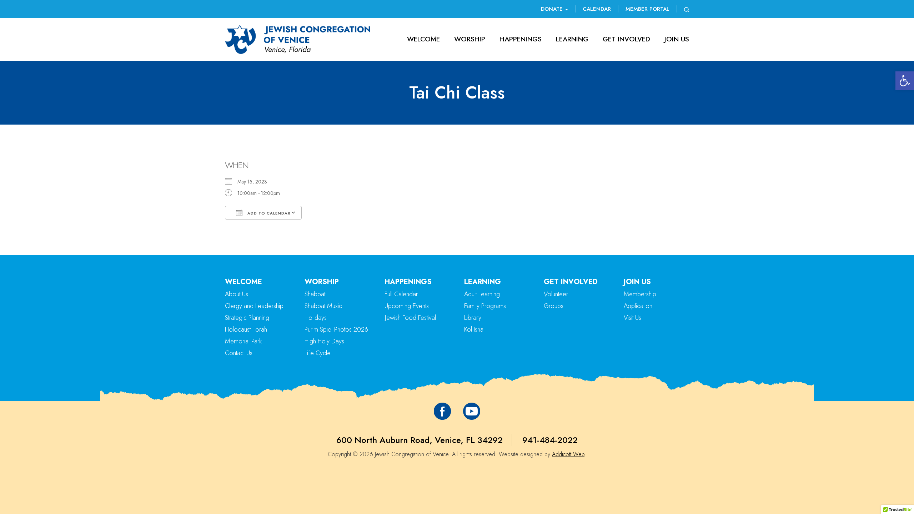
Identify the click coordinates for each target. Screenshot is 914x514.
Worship (469, 39)
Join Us (676, 39)
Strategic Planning (247, 317)
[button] (904, 80)
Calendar (597, 8)
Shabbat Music (323, 306)
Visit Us (632, 317)
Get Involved (626, 39)
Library (472, 317)
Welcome (423, 39)
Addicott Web (568, 454)
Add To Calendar (268, 213)
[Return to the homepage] (297, 39)
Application (638, 306)
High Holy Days (324, 341)
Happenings (520, 39)
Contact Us (238, 353)
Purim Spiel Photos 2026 (336, 329)
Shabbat (315, 294)
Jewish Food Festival (410, 317)
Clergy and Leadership (254, 306)
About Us (236, 294)
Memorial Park (243, 341)
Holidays (316, 317)
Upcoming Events (407, 306)
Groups (553, 306)
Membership (640, 294)
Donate (552, 8)
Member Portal (647, 8)
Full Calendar (401, 294)
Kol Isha (473, 329)
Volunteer (556, 294)
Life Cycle (318, 353)
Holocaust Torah (246, 329)
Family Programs (485, 306)
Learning (572, 39)
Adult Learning (482, 294)
